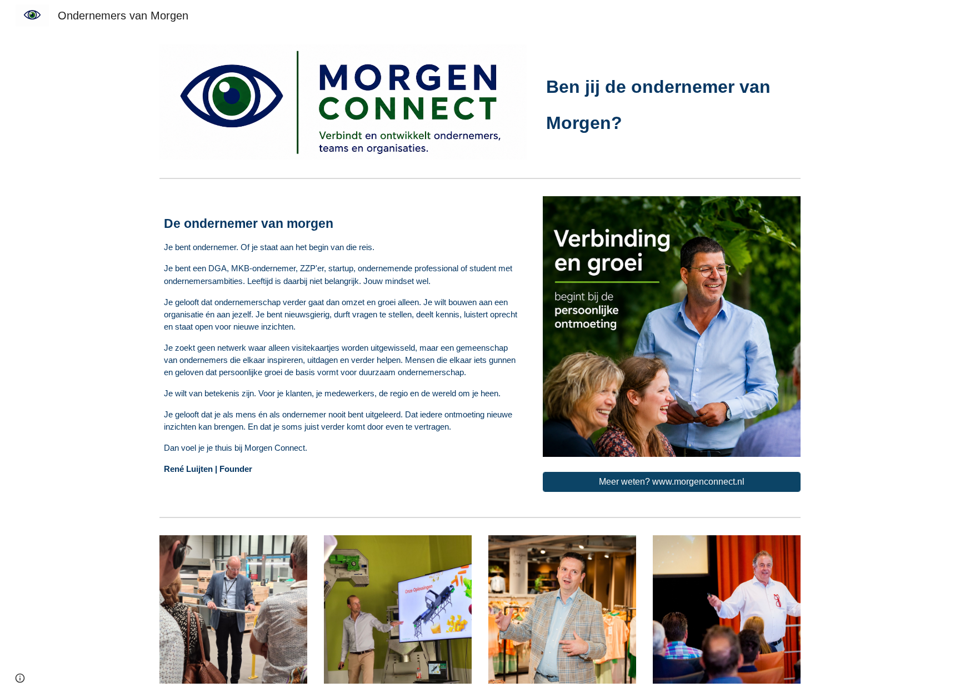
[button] (20, 678)
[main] (672, 98)
